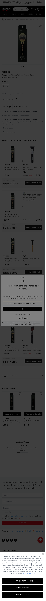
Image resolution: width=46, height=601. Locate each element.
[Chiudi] (43, 554)
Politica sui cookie (29, 573)
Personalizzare (22, 595)
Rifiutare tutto (22, 588)
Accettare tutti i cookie (22, 581)
